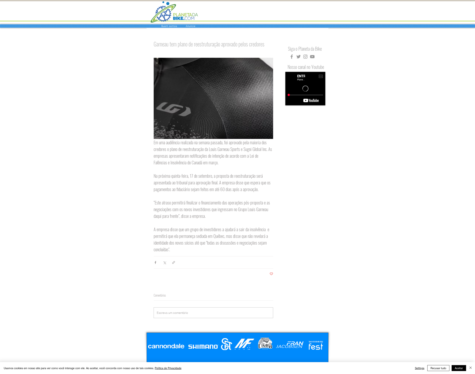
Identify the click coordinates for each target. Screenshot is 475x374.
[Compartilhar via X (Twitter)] (164, 262)
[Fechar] (470, 368)
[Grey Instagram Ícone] (305, 56)
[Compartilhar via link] (173, 262)
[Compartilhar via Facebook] (155, 262)
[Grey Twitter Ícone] (298, 56)
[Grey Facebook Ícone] (291, 56)
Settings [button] (419, 368)
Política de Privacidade (168, 368)
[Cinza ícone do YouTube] (312, 56)
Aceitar (459, 368)
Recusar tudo (438, 368)
